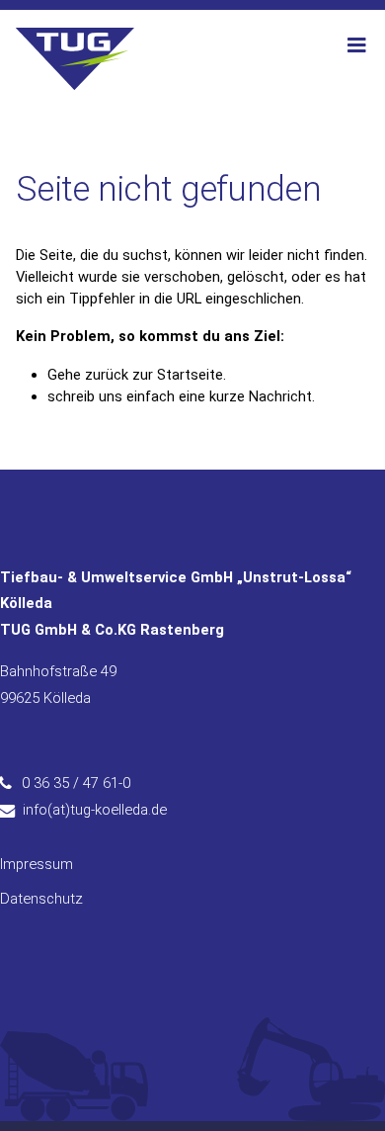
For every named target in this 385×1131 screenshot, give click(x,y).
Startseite (190, 375)
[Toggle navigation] (356, 45)
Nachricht (280, 396)
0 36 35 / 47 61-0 (76, 783)
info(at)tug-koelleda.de (95, 810)
